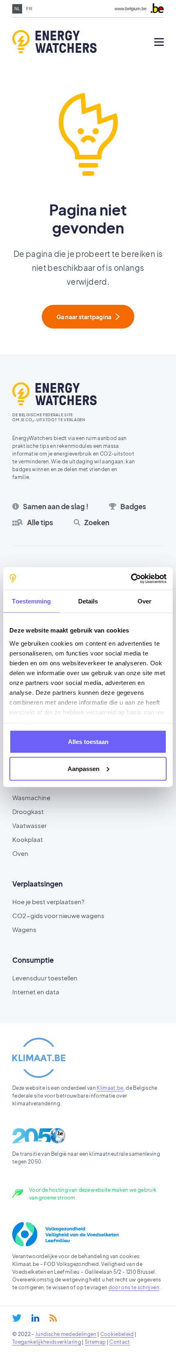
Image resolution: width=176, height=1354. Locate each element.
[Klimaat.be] (38, 1058)
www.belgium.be (131, 9)
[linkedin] (35, 1318)
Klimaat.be (110, 1088)
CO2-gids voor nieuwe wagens (58, 915)
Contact (119, 1342)
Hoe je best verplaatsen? (48, 901)
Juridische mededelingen (66, 1334)
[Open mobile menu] (159, 42)
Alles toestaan (88, 741)
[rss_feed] (53, 1318)
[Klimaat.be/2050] (38, 1136)
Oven (20, 853)
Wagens (24, 929)
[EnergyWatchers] (43, 42)
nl (17, 8)
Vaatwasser (29, 825)
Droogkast (28, 811)
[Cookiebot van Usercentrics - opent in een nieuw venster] (131, 578)
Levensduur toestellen (44, 978)
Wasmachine (31, 797)
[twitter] (16, 1318)
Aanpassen (83, 768)
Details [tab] (88, 601)
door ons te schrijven (133, 1287)
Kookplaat (27, 839)
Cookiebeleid (117, 1334)
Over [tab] (144, 601)
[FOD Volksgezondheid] (65, 1234)
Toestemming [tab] (31, 601)
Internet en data (35, 992)
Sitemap (95, 1342)
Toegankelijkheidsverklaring (46, 1342)
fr (29, 8)
